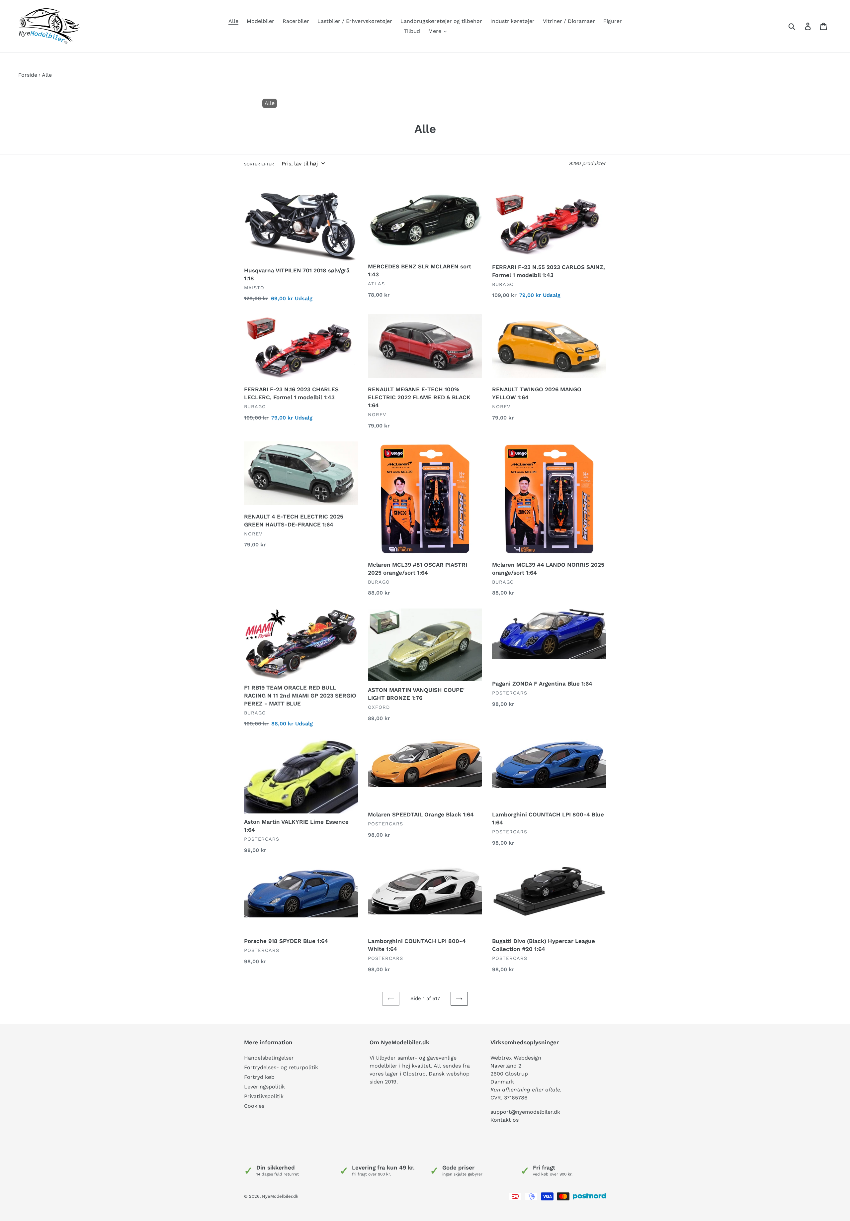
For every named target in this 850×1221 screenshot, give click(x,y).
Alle (270, 103)
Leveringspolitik (264, 1086)
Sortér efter (259, 164)
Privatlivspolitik (264, 1096)
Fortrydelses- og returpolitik (281, 1067)
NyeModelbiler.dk (280, 1196)
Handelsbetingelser (269, 1058)
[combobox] (800, 26)
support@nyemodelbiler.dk (525, 1112)
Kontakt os (504, 1120)
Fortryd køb (259, 1077)
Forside (27, 75)
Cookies (254, 1106)
